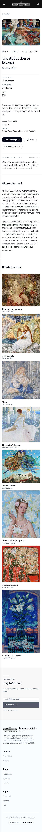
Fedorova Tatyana (8, 543)
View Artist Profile (12, 146)
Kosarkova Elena (7, 358)
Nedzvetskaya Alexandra (10, 447)
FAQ (4, 805)
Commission (8, 796)
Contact (6, 801)
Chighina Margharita (9, 658)
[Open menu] (4, 4)
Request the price (12, 140)
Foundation (7, 774)
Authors (6, 760)
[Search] (38, 4)
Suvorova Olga (9, 68)
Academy (6, 778)
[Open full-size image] (21, 32)
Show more (33, 157)
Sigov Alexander (7, 312)
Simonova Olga (7, 405)
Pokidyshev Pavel (8, 587)
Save (32, 140)
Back (7, 14)
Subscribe (10, 705)
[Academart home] (21, 3)
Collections (7, 756)
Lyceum (6, 783)
